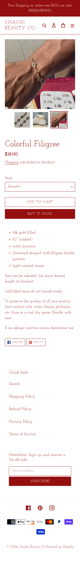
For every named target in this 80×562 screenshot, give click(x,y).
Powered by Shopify (60, 547)
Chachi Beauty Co (20, 25)
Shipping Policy (22, 397)
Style (8, 178)
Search (14, 384)
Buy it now (40, 214)
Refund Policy (20, 409)
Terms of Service (22, 434)
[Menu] (72, 25)
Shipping (12, 162)
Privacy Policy (21, 422)
